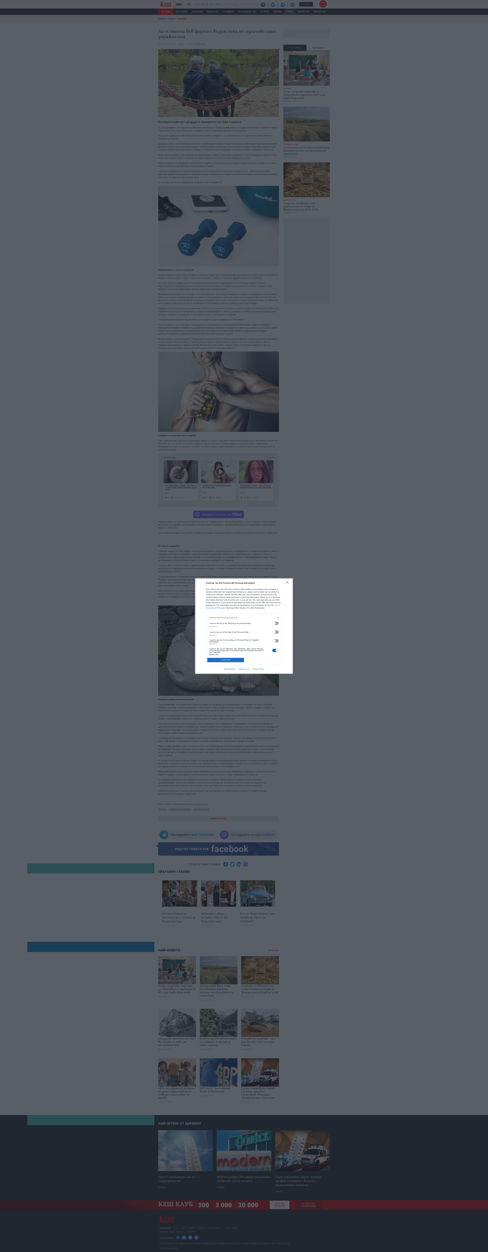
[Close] (288, 583)
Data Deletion (229, 669)
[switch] (275, 623)
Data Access (244, 669)
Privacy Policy (258, 669)
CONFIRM (225, 660)
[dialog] (244, 626)
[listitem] (244, 617)
